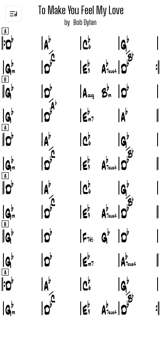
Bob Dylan (85, 22)
